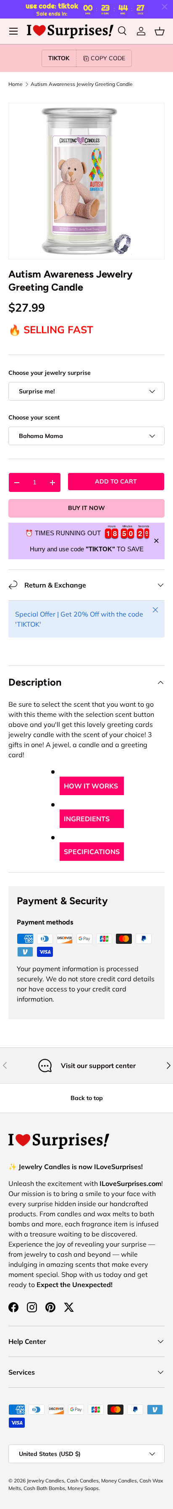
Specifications (92, 851)
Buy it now (86, 508)
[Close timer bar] (164, 6)
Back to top (87, 1098)
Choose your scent (34, 417)
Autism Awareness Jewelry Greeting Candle (82, 84)
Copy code (108, 58)
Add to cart (116, 481)
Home (15, 84)
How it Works (91, 786)
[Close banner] (156, 541)
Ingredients (87, 819)
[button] (159, 31)
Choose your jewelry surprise (49, 373)
